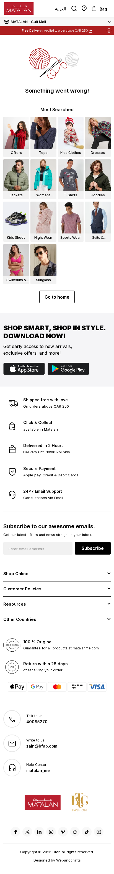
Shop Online (15, 573)
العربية (60, 8)
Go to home (57, 297)
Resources (14, 604)
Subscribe (93, 548)
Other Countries (19, 619)
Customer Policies (22, 588)
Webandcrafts (68, 860)
